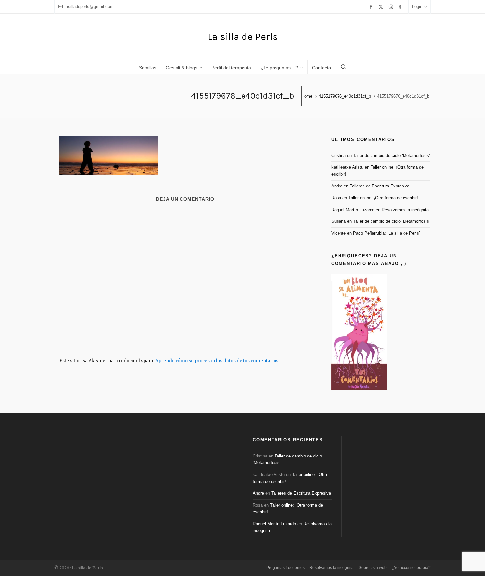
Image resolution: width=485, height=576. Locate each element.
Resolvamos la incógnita (405, 209)
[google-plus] (402, 6)
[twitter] (382, 6)
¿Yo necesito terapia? (411, 567)
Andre (336, 186)
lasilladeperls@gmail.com (89, 6)
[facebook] (372, 6)
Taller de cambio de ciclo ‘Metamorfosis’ (391, 155)
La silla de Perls (243, 37)
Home (306, 96)
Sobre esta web (373, 567)
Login (417, 6)
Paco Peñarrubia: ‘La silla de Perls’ (386, 233)
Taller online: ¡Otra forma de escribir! (383, 197)
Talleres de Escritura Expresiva (379, 186)
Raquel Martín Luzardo (352, 209)
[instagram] (392, 6)
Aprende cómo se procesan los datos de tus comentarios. (217, 361)
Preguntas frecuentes (285, 567)
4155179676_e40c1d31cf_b (345, 96)
